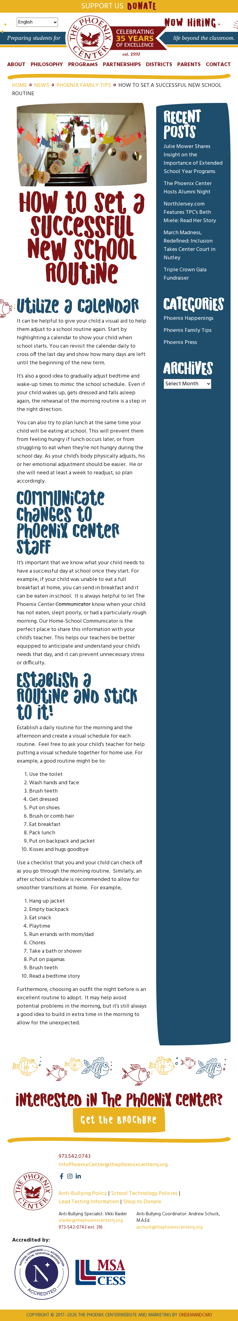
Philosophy (47, 64)
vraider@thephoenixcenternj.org (91, 1220)
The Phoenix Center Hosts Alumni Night (188, 188)
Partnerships (122, 64)
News (41, 85)
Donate (141, 6)
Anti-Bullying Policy (83, 1193)
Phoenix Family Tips (83, 85)
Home (19, 85)
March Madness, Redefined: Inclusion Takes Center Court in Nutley (189, 245)
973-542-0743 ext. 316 (81, 1227)
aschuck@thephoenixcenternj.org (169, 1227)
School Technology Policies (144, 1193)
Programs (83, 64)
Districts (159, 64)
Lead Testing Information (89, 1201)
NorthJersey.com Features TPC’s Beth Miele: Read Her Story (190, 212)
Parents (189, 64)
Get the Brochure (119, 1119)
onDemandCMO (195, 1315)
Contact (218, 64)
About (16, 64)
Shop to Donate (142, 1201)
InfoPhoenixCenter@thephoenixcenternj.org (113, 1164)
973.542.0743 (74, 1156)
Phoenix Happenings (189, 318)
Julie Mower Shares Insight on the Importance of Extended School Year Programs (193, 159)
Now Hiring (191, 23)
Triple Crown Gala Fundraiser (185, 274)
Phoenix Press (180, 342)
